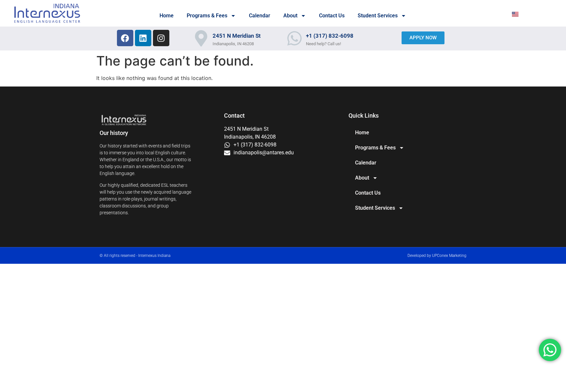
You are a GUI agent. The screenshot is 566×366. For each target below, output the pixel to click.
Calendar (259, 15)
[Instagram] (161, 38)
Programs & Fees (207, 15)
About (290, 15)
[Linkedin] (143, 38)
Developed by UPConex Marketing (436, 255)
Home (167, 15)
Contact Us (332, 15)
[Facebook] (125, 38)
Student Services (378, 15)
